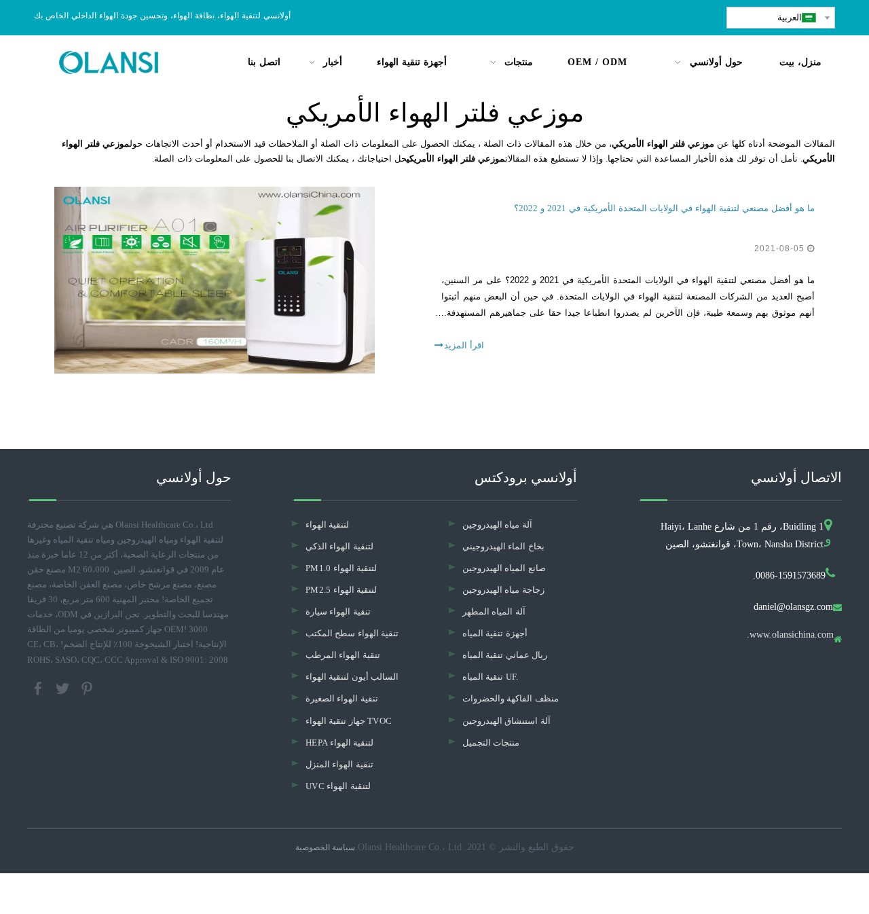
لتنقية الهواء (327, 524)
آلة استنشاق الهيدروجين (506, 721)
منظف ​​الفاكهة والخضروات (510, 698)
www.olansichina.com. (790, 635)
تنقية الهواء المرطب (343, 655)
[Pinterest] (87, 687)
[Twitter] (64, 687)
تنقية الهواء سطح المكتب (352, 633)
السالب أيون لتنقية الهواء (352, 677)
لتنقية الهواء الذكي (339, 546)
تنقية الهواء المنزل (339, 764)
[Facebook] (39, 687)
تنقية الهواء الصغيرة (342, 698)
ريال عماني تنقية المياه (504, 655)
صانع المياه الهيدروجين (504, 568)
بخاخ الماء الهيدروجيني (503, 546)
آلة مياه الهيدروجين (497, 524)
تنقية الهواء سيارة (338, 611)
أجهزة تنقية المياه (495, 633)
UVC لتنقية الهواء (338, 786)
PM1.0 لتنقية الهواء (341, 568)
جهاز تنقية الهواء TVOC (349, 721)
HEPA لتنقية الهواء (339, 742)
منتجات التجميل (490, 742)
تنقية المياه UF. (490, 677)
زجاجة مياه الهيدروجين (503, 590)
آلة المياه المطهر (493, 611)
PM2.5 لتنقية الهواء (341, 590)
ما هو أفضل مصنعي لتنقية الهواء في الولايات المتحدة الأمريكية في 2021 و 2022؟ (664, 208)
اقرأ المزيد (464, 345)
